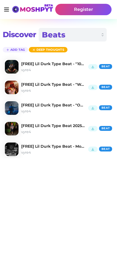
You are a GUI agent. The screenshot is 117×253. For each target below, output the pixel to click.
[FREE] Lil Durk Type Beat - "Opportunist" (53, 105)
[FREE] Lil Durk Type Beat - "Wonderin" (53, 84)
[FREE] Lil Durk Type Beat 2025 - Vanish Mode (53, 125)
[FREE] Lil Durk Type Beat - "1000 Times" (53, 63)
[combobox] (73, 35)
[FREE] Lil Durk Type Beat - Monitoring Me (53, 146)
